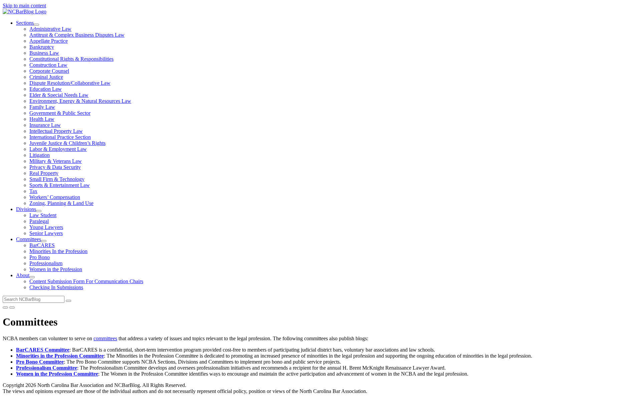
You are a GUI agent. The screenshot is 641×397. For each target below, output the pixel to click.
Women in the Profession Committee (57, 374)
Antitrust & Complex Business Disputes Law (77, 35)
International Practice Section (60, 137)
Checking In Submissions (56, 287)
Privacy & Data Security (55, 167)
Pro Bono (39, 257)
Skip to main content (24, 5)
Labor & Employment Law (58, 149)
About (22, 275)
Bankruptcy (41, 47)
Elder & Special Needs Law (58, 95)
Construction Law (48, 65)
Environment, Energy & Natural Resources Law (80, 101)
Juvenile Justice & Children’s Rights (67, 143)
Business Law (44, 53)
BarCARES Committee (42, 350)
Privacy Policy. (252, 385)
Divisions (26, 209)
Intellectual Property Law (56, 131)
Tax (33, 191)
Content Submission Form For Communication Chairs (86, 281)
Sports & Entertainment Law (59, 185)
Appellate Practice (48, 41)
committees (105, 338)
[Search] (68, 301)
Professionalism (45, 263)
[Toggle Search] (5, 308)
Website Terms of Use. (211, 385)
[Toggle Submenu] (36, 25)
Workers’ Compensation (54, 197)
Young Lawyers (46, 227)
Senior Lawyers (46, 233)
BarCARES (42, 245)
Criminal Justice (46, 77)
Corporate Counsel (49, 71)
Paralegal (39, 221)
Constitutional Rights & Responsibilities (71, 59)
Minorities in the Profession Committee (60, 356)
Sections (25, 23)
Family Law (42, 107)
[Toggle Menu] (12, 308)
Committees (28, 239)
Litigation (39, 155)
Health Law (41, 119)
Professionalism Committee (46, 368)
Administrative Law (50, 29)
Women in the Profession (55, 269)
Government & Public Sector (59, 113)
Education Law (45, 89)
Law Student (42, 215)
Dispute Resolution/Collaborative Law (70, 83)
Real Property (43, 173)
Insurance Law (45, 125)
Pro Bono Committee (40, 362)
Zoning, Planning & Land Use (61, 203)
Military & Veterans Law (55, 161)
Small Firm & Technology (56, 179)
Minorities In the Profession (58, 251)
